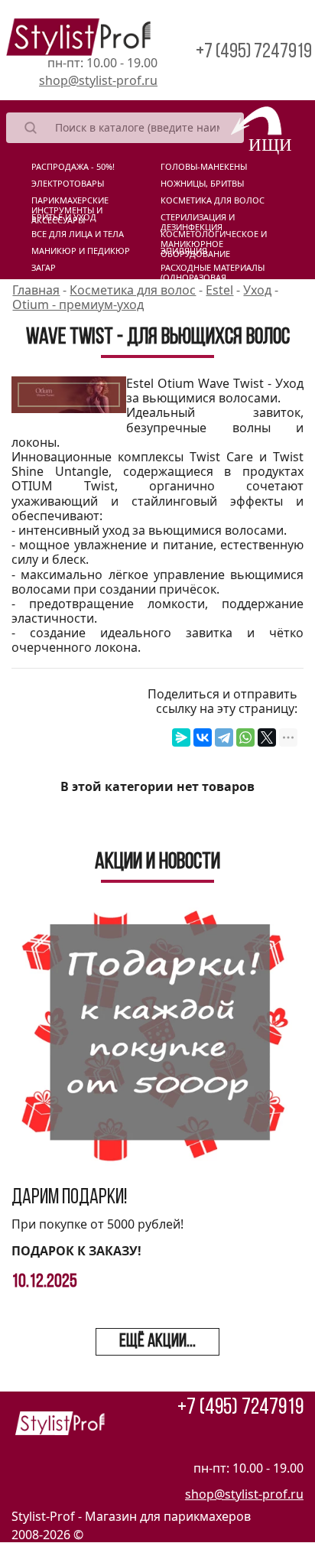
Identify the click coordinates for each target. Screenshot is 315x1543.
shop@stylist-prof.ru (98, 80)
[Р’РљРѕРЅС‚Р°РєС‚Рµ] (202, 737)
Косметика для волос (213, 200)
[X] (267, 737)
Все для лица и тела (77, 234)
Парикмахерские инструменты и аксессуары (70, 203)
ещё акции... (157, 1342)
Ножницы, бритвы (202, 183)
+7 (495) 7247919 (254, 52)
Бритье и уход (63, 217)
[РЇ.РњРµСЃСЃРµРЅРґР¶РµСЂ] (181, 737)
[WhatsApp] (245, 737)
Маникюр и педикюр (80, 251)
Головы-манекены (204, 166)
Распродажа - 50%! (73, 166)
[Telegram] (224, 737)
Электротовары (67, 183)
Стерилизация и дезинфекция (198, 220)
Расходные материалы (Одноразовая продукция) (213, 270)
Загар (43, 267)
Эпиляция (184, 251)
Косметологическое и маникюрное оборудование (214, 237)
